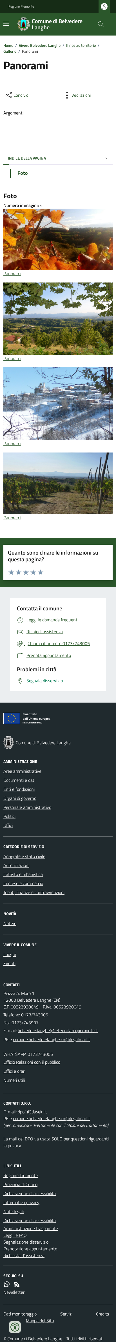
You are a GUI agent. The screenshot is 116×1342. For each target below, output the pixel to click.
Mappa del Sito (40, 1320)
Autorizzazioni (16, 865)
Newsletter (13, 1292)
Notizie (9, 923)
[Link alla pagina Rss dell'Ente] (17, 1284)
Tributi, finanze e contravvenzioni (33, 892)
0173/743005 (34, 1014)
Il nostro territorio (81, 45)
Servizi (66, 1313)
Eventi (9, 963)
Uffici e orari (14, 1071)
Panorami (12, 273)
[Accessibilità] (14, 1327)
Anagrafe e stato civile (24, 856)
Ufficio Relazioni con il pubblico (31, 1062)
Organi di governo (19, 798)
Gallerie (9, 51)
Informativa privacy (21, 1202)
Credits (102, 1313)
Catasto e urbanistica (23, 874)
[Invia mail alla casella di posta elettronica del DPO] (32, 1111)
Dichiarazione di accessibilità (29, 1193)
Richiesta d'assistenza (23, 1255)
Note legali (13, 1211)
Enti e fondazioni (19, 789)
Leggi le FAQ (15, 1235)
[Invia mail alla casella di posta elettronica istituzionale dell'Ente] (58, 1030)
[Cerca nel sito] (99, 24)
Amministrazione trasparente (30, 1228)
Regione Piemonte (21, 6)
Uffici (8, 825)
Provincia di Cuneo (20, 1184)
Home (8, 45)
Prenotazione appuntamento (30, 1248)
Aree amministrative (22, 771)
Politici (9, 816)
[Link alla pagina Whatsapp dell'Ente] (6, 1284)
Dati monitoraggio (20, 1313)
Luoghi (9, 954)
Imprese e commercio (23, 883)
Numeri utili (14, 1080)
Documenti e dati (19, 780)
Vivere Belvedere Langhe (40, 45)
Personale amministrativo (27, 807)
